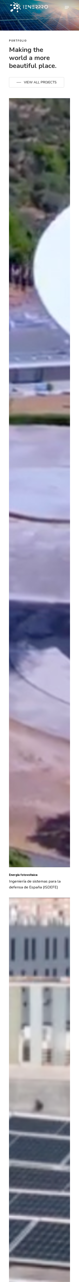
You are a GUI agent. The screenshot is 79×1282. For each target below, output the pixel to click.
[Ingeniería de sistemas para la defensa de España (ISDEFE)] (39, 482)
